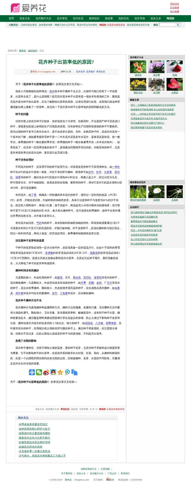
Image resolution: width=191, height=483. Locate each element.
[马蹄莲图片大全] (156, 197)
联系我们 (125, 473)
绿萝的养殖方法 (88, 469)
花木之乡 (156, 18)
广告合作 (112, 473)
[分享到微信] (39, 372)
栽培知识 (94, 18)
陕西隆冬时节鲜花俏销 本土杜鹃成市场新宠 (152, 109)
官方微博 (174, 7)
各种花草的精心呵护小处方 (34, 428)
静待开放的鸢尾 (138, 200)
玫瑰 (175, 75)
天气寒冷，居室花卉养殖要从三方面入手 (42, 455)
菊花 (59, 277)
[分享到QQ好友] (53, 372)
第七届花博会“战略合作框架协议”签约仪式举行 (154, 212)
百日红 (87, 277)
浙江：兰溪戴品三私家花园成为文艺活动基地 (153, 105)
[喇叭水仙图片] (138, 90)
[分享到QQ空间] (60, 372)
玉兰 (109, 282)
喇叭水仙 (138, 92)
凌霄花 (98, 277)
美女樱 (156, 75)
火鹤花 (174, 92)
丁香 (33, 195)
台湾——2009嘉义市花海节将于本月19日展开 (153, 114)
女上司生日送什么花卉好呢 (144, 239)
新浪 (111, 480)
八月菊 (99, 323)
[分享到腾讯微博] (67, 372)
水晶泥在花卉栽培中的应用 (144, 235)
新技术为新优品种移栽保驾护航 (146, 226)
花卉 (52, 91)
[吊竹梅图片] (156, 90)
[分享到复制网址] (74, 372)
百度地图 (105, 469)
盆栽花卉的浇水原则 (30, 446)
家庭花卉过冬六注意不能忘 (34, 437)
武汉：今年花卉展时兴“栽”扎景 (146, 230)
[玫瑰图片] (175, 72)
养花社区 (100, 71)
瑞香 (18, 177)
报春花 (94, 253)
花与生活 (78, 18)
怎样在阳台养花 (29, 25)
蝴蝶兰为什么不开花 (65, 25)
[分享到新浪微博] (46, 372)
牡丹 (98, 172)
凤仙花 (77, 277)
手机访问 (174, 4)
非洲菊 (49, 253)
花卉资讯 (62, 18)
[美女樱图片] (156, 72)
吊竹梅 (156, 92)
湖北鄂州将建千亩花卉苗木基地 (146, 127)
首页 (11, 18)
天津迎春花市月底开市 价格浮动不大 (149, 118)
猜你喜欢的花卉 (138, 182)
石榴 (91, 282)
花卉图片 (90, 71)
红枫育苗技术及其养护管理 (34, 442)
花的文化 (123, 18)
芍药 (39, 223)
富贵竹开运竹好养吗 (87, 25)
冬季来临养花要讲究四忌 (33, 424)
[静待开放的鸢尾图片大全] (138, 197)
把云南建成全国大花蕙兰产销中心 (147, 123)
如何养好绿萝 (45, 25)
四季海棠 (111, 323)
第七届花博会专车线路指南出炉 (146, 244)
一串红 (116, 166)
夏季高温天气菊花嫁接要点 (144, 221)
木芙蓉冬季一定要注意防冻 (34, 451)
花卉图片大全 (43, 18)
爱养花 (22, 50)
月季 (83, 282)
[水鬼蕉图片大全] (175, 197)
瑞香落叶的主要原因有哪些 (34, 433)
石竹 (54, 293)
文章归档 (83, 409)
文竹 (91, 172)
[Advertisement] (66, 78)
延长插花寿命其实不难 (138, 25)
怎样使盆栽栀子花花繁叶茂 (144, 217)
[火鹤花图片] (175, 90)
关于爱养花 (66, 473)
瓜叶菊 (19, 293)
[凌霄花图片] (138, 72)
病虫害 (109, 18)
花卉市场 (139, 18)
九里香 (108, 172)
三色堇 (64, 293)
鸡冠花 (89, 323)
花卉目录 (80, 71)
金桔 (99, 282)
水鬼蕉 (174, 200)
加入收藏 (174, 11)
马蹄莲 (156, 200)
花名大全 (25, 18)
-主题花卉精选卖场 (112, 25)
